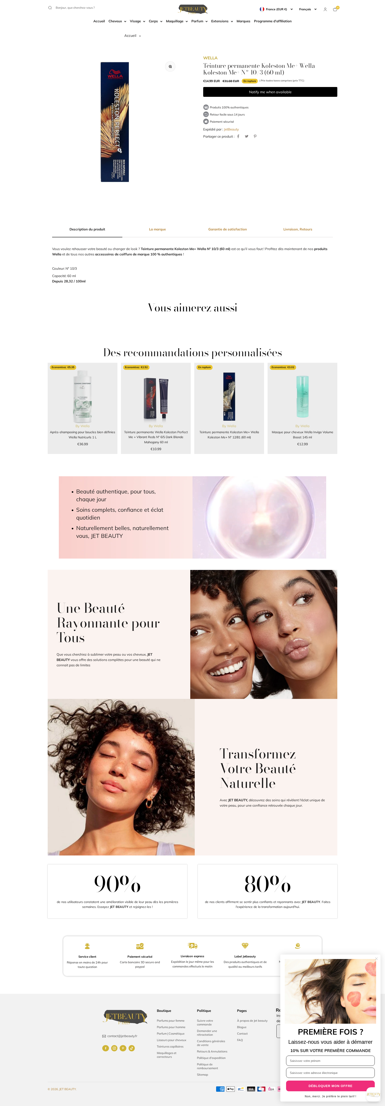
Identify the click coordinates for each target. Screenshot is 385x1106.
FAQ (240, 1040)
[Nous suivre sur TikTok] (132, 1048)
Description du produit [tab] (87, 229)
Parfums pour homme (171, 1027)
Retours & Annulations (212, 1051)
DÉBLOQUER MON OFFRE (330, 1086)
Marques (243, 21)
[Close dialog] (376, 958)
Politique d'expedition (211, 1058)
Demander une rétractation (207, 1032)
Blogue (241, 1027)
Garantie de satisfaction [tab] (227, 229)
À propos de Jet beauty (252, 1020)
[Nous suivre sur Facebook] (105, 1048)
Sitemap (202, 1074)
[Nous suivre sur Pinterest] (123, 1048)
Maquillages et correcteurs (166, 1054)
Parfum (197, 21)
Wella (210, 57)
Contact (242, 1033)
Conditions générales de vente (211, 1043)
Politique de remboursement (207, 1066)
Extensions (220, 21)
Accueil (99, 21)
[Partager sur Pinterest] (255, 136)
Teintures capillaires (170, 1046)
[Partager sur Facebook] (238, 136)
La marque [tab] (157, 229)
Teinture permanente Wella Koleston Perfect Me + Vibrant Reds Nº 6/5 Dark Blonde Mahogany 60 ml (156, 437)
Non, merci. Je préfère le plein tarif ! (330, 1096)
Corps (153, 21)
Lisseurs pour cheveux (171, 1040)
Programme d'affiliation (273, 21)
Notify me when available (270, 91)
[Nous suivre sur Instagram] (114, 1048)
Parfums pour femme (170, 1020)
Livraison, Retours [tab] (297, 229)
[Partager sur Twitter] (246, 136)
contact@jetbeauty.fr (122, 1036)
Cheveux (115, 21)
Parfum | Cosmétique (170, 1033)
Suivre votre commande (205, 1022)
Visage (135, 21)
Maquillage (174, 21)
